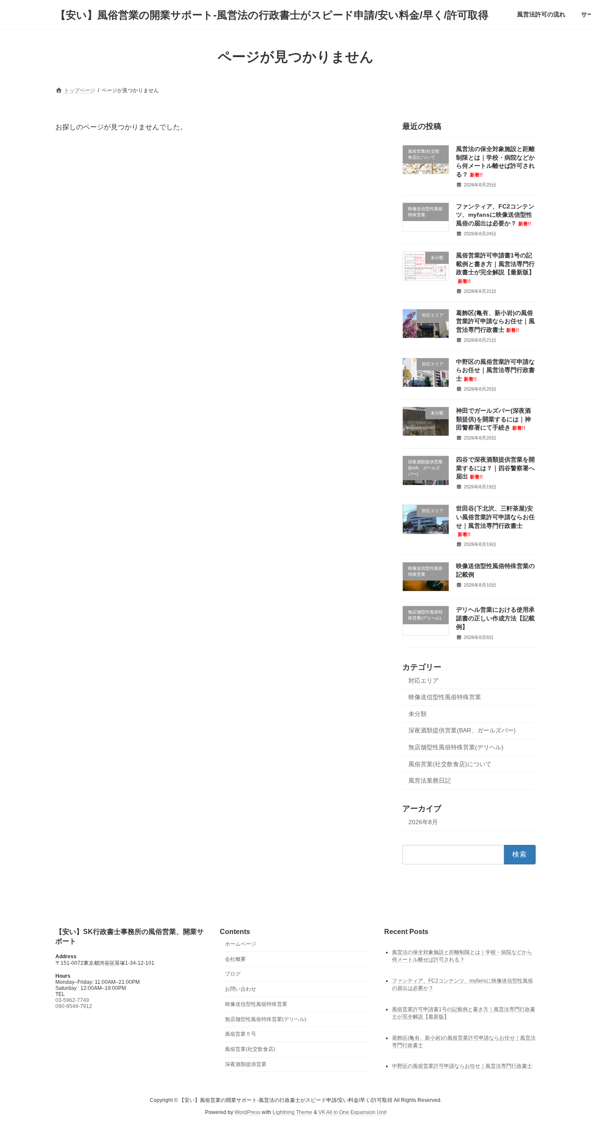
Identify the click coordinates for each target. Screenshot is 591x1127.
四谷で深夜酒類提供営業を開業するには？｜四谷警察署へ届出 (495, 468)
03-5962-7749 (72, 1000)
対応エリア (423, 680)
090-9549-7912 (73, 1006)
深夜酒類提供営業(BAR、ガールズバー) (462, 730)
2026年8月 (423, 822)
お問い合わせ (240, 989)
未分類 (417, 713)
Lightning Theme (292, 1112)
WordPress (247, 1112)
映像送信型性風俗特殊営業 (444, 697)
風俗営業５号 (240, 1034)
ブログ (233, 974)
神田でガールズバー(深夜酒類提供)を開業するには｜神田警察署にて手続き (493, 419)
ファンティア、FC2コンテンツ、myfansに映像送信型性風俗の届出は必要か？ (495, 215)
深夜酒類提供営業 (246, 1064)
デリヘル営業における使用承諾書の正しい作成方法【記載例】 (495, 618)
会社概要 (235, 959)
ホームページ (240, 944)
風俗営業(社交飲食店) (250, 1049)
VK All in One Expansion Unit (352, 1112)
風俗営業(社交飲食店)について (449, 764)
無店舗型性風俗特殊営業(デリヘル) (456, 747)
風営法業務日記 (429, 780)
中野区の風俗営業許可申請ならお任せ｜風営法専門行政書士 (495, 370)
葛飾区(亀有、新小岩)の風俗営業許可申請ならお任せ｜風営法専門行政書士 (495, 321)
